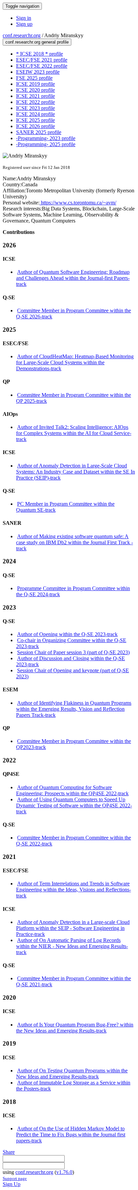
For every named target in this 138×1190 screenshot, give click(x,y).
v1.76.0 (64, 1172)
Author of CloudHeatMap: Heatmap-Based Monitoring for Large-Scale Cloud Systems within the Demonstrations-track (75, 362)
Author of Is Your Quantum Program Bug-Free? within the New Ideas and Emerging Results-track (74, 1028)
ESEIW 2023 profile (38, 72)
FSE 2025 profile (34, 78)
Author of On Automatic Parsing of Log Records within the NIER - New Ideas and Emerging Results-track (72, 946)
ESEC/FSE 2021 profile (41, 60)
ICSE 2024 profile (35, 114)
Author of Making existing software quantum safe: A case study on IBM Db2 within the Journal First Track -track (74, 542)
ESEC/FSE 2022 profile (41, 66)
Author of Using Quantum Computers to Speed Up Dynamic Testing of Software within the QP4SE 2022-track (74, 805)
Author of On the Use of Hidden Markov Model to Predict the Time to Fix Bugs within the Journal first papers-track (70, 1134)
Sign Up (11, 1184)
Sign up (24, 24)
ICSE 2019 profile (35, 84)
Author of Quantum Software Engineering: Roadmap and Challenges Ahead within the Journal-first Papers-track (73, 278)
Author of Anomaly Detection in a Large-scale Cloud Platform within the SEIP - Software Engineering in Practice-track (73, 928)
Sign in (23, 18)
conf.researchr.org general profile (37, 42)
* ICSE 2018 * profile (39, 54)
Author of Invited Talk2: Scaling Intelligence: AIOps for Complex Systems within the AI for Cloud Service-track (73, 433)
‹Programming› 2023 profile (45, 138)
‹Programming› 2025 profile (45, 144)
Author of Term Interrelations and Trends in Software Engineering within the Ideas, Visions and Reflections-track (73, 889)
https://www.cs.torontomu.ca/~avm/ (78, 202)
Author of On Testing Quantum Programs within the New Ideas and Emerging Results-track (72, 1073)
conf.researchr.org (22, 35)
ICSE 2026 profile (35, 126)
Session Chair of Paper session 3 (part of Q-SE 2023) (73, 652)
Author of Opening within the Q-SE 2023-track (67, 634)
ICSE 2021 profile (35, 96)
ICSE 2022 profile (35, 102)
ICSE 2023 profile (35, 108)
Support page (15, 1178)
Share (9, 1152)
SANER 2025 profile (38, 132)
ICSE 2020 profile (35, 90)
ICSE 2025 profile (35, 120)
